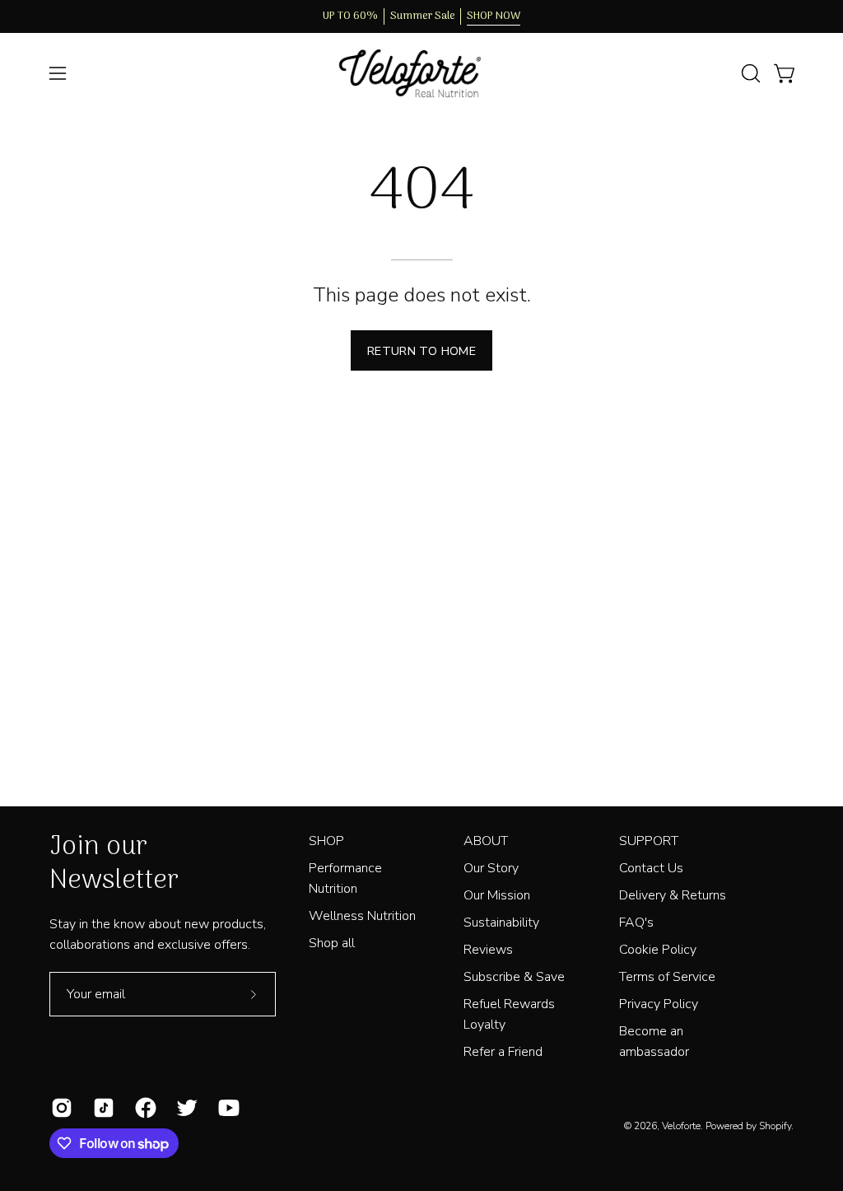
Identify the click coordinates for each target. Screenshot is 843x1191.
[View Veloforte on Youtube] (227, 1107)
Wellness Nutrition (362, 916)
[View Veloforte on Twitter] (185, 1107)
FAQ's (636, 922)
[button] (749, 73)
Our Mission (496, 895)
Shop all (332, 943)
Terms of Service (667, 977)
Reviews (488, 950)
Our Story (491, 868)
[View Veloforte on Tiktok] (101, 1107)
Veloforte (681, 1126)
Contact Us (651, 868)
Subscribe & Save (514, 977)
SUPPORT (648, 841)
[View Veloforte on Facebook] (143, 1107)
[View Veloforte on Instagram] (59, 1107)
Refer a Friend (503, 1052)
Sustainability (501, 922)
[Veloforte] (421, 73)
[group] (421, 16)
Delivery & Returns (672, 895)
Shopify (775, 1126)
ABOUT (485, 841)
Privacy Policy (658, 1004)
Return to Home (421, 351)
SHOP (326, 841)
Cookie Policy (657, 950)
